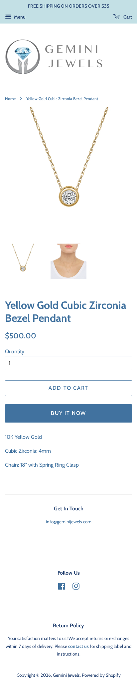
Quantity (14, 351)
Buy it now (68, 413)
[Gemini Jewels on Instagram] (75, 587)
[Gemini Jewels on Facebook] (62, 587)
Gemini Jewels (66, 675)
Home (10, 98)
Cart (127, 17)
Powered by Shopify (101, 675)
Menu (19, 17)
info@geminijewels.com (68, 521)
